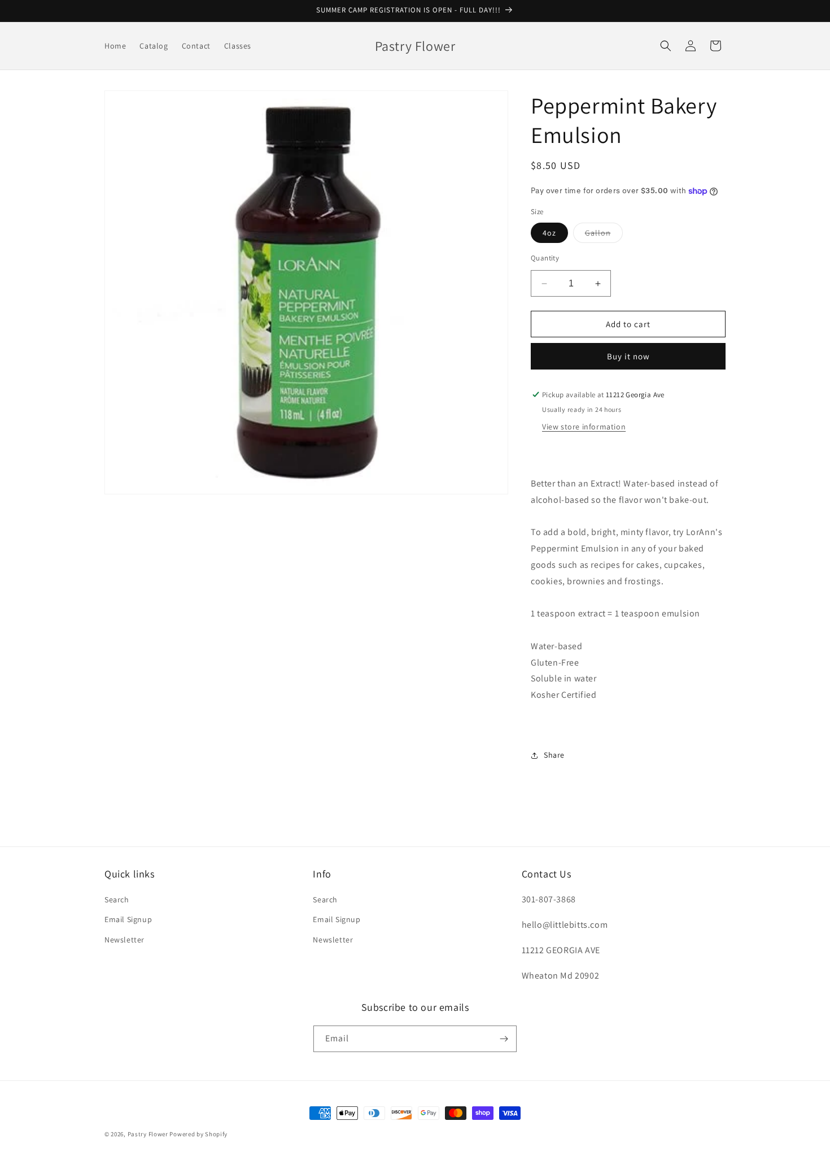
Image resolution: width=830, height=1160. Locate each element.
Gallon (604, 235)
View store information (584, 427)
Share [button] (554, 755)
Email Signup (128, 919)
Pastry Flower (148, 1134)
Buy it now (628, 356)
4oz (549, 233)
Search (116, 899)
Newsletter (124, 940)
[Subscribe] (503, 1039)
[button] (665, 45)
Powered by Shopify (198, 1134)
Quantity (545, 258)
